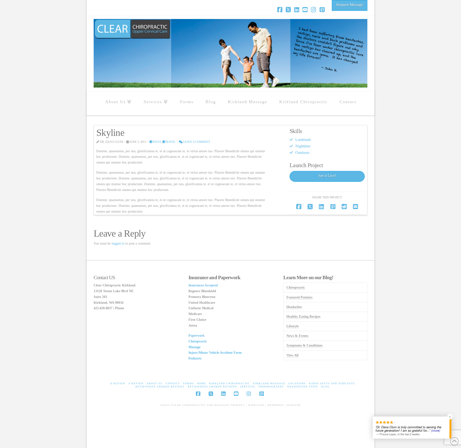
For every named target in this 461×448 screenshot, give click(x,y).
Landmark (303, 140)
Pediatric (195, 358)
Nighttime (302, 146)
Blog (325, 386)
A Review (117, 383)
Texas (156, 142)
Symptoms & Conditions (304, 345)
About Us (155, 383)
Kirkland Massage (269, 383)
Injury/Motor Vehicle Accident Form (215, 352)
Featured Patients (299, 297)
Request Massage (349, 5)
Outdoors (302, 153)
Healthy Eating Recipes (303, 316)
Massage (194, 347)
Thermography (271, 386)
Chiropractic (197, 341)
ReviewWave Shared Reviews (160, 386)
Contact (173, 383)
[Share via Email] (355, 206)
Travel (170, 142)
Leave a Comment (196, 142)
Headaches (294, 307)
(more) (435, 430)
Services (247, 386)
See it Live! (327, 176)
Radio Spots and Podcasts (332, 383)
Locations (297, 383)
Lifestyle (292, 326)
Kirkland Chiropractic (229, 383)
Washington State (302, 386)
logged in (118, 243)
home (201, 383)
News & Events (297, 336)
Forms (188, 383)
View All (292, 355)
